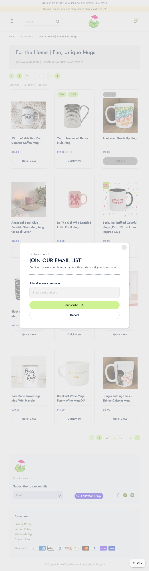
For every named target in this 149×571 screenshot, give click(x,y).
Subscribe (71, 305)
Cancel (74, 314)
